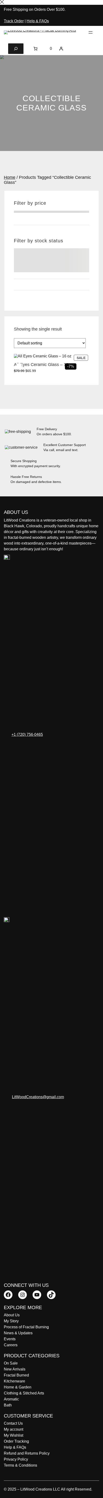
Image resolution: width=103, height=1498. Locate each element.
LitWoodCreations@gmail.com (38, 1097)
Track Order (14, 21)
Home (9, 177)
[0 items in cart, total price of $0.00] (35, 48)
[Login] (61, 48)
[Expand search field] (15, 48)
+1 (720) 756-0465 (27, 734)
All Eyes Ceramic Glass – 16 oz (44, 364)
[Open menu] (90, 32)
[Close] (2, 2)
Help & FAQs (38, 21)
